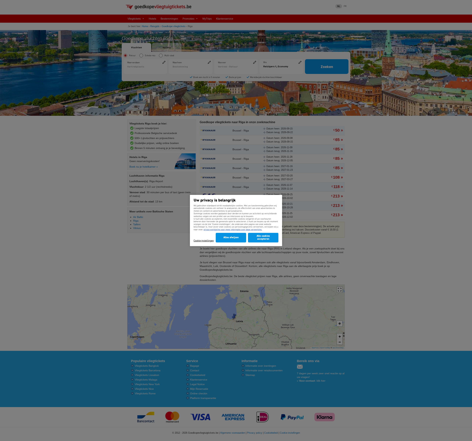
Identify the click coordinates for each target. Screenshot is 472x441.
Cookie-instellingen (204, 240)
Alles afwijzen (231, 237)
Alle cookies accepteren (263, 237)
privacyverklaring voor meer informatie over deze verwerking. (233, 230)
